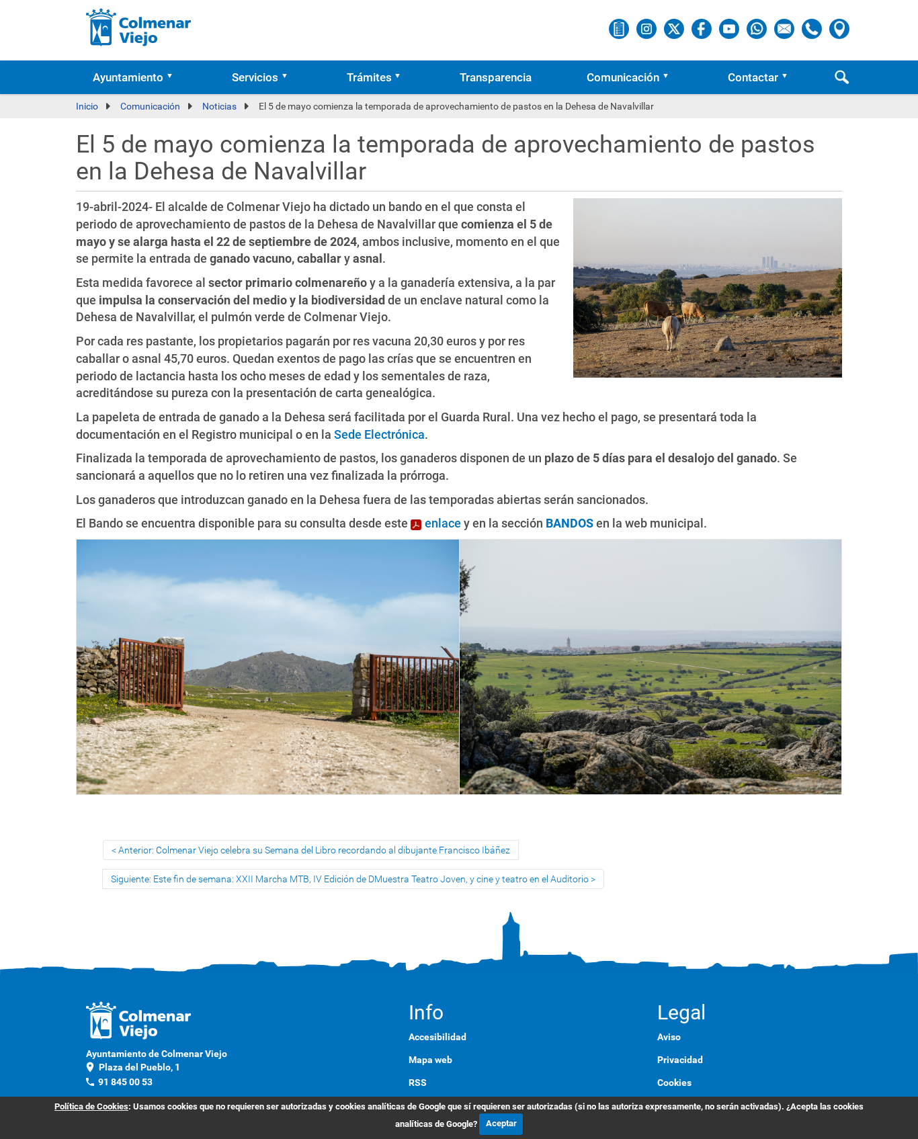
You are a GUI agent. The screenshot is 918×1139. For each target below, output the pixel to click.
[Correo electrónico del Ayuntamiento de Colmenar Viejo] (785, 28)
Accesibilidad (437, 1036)
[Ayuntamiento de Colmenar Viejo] (139, 27)
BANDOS (569, 523)
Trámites (369, 77)
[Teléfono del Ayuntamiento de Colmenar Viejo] (813, 28)
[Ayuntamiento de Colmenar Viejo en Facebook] (702, 28)
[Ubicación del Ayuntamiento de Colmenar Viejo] (839, 28)
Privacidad (680, 1059)
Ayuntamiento (128, 77)
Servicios (255, 77)
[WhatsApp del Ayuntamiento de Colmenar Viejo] (757, 28)
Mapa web (430, 1059)
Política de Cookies (91, 1106)
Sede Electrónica (379, 434)
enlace (443, 523)
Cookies (674, 1082)
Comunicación (623, 77)
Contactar (753, 77)
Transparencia (496, 77)
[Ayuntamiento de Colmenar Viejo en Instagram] (647, 28)
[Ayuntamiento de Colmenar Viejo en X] (675, 28)
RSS (418, 1082)
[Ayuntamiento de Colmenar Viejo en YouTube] (730, 28)
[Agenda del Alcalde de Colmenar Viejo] (620, 28)
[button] (174, 77)
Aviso (669, 1036)
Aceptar (501, 1123)
